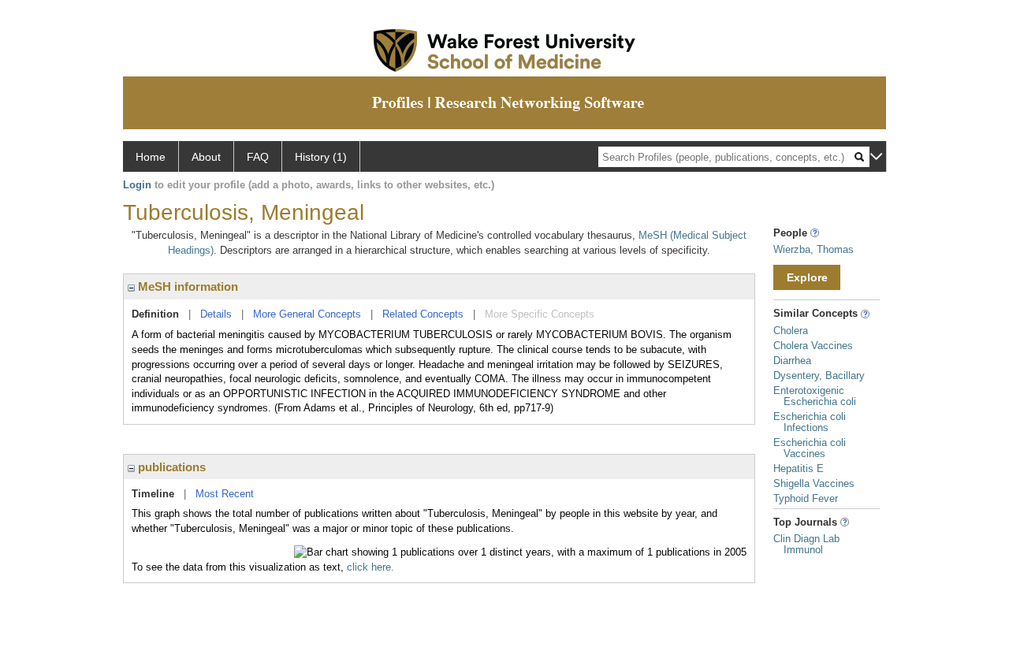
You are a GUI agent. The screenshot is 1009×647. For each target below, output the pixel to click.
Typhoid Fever (805, 498)
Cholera (790, 331)
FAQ (258, 157)
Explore (807, 277)
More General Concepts (307, 314)
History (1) (321, 157)
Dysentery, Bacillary (819, 375)
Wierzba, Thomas (813, 249)
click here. (370, 567)
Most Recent (224, 494)
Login (137, 185)
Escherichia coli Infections (809, 422)
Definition (155, 314)
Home (151, 157)
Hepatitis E (798, 468)
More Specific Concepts (539, 314)
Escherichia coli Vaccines (809, 448)
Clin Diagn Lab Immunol (806, 544)
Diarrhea (792, 360)
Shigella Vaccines (813, 483)
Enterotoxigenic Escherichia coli (814, 396)
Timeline (153, 494)
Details (216, 314)
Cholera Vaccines (813, 345)
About (206, 157)
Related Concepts (423, 314)
